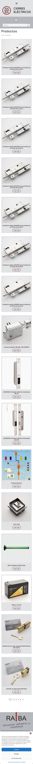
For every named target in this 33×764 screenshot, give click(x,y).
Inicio (2, 35)
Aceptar (16, 749)
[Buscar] (29, 25)
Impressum (23, 762)
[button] (30, 733)
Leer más (16, 72)
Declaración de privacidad (14, 762)
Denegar (16, 754)
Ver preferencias (16, 758)
